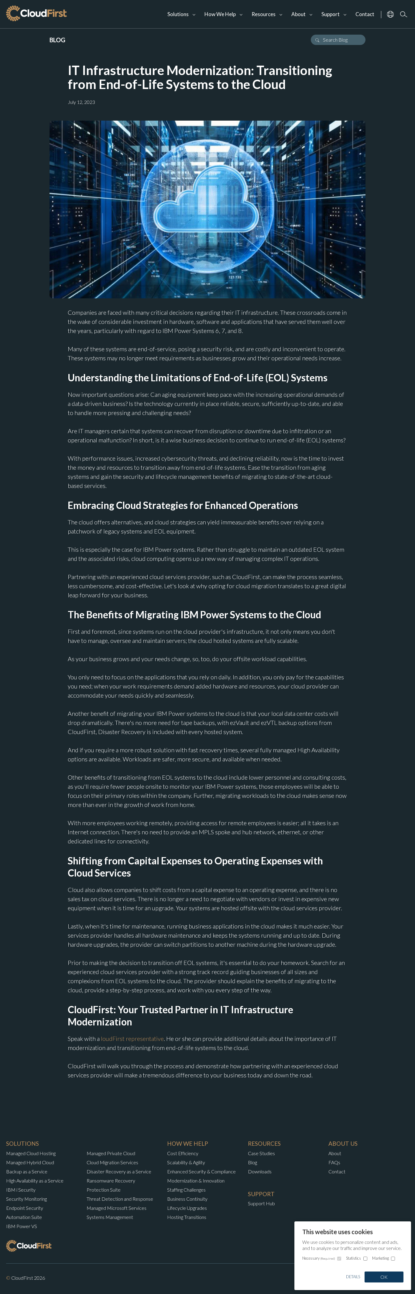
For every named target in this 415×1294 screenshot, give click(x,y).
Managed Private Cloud (111, 1153)
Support (330, 14)
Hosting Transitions (186, 1217)
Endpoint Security (24, 1208)
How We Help (220, 14)
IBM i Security (21, 1190)
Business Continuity (187, 1199)
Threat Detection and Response (120, 1199)
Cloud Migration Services (112, 1162)
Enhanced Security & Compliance (201, 1171)
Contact (364, 14)
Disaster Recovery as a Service (119, 1171)
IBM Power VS (21, 1226)
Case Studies (261, 1153)
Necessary (318, 1258)
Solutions (178, 14)
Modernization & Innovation (196, 1180)
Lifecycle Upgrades (187, 1208)
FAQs (334, 1162)
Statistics (353, 1258)
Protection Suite (104, 1190)
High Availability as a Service (34, 1180)
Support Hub (261, 1203)
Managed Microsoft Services (116, 1208)
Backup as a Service (26, 1171)
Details (353, 1276)
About (334, 1153)
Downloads (260, 1171)
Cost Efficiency (182, 1153)
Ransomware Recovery (111, 1180)
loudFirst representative (132, 1038)
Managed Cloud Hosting (31, 1153)
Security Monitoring (26, 1199)
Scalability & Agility (186, 1162)
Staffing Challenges (186, 1190)
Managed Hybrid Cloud (30, 1162)
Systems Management (110, 1217)
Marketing (380, 1258)
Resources (264, 14)
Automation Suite (24, 1217)
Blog (252, 1162)
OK (384, 1277)
